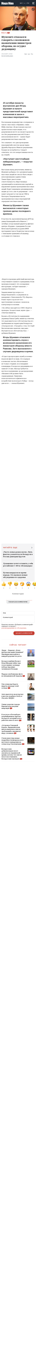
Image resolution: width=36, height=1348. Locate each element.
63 (15, 733)
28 (8, 32)
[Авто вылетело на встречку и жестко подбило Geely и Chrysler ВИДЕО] (18, 696)
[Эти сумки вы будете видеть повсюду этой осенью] (18, 686)
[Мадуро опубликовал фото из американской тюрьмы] (18, 676)
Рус (32, 54)
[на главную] (7, 3)
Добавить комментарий (24, 633)
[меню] (33, 3)
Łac (29, 54)
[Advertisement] (18, 81)
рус (28, 3)
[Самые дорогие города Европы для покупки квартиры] (18, 707)
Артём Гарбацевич (7, 56)
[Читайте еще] (32, 548)
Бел (21, 3)
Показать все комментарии (18, 602)
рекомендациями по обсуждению (13, 628)
